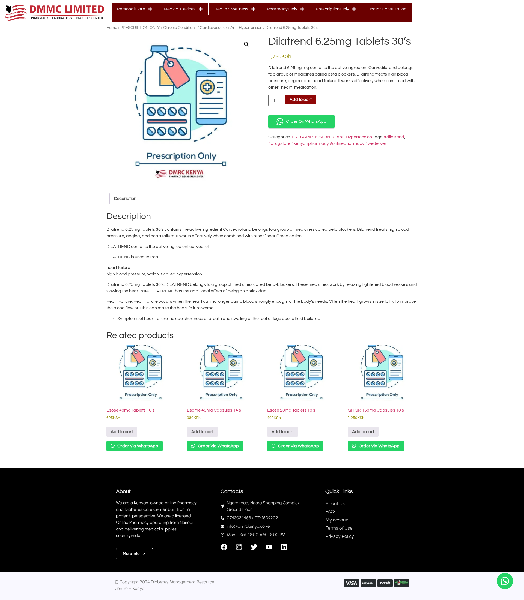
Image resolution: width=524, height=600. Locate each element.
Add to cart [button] (122, 432)
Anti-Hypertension (246, 28)
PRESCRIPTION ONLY (140, 28)
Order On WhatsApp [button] (306, 121)
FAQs (331, 511)
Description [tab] (125, 198)
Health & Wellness (231, 9)
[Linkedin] (284, 547)
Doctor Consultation (387, 9)
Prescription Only (332, 9)
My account (338, 520)
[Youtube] (269, 547)
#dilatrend (394, 137)
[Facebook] (224, 547)
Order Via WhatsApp (137, 446)
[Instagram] (239, 547)
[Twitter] (254, 547)
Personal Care (131, 9)
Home (111, 28)
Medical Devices (180, 9)
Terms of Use (339, 528)
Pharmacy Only (282, 9)
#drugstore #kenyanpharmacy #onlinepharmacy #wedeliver (327, 143)
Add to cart (301, 99)
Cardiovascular (213, 28)
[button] (246, 44)
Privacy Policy (340, 536)
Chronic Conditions (179, 28)
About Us (335, 503)
